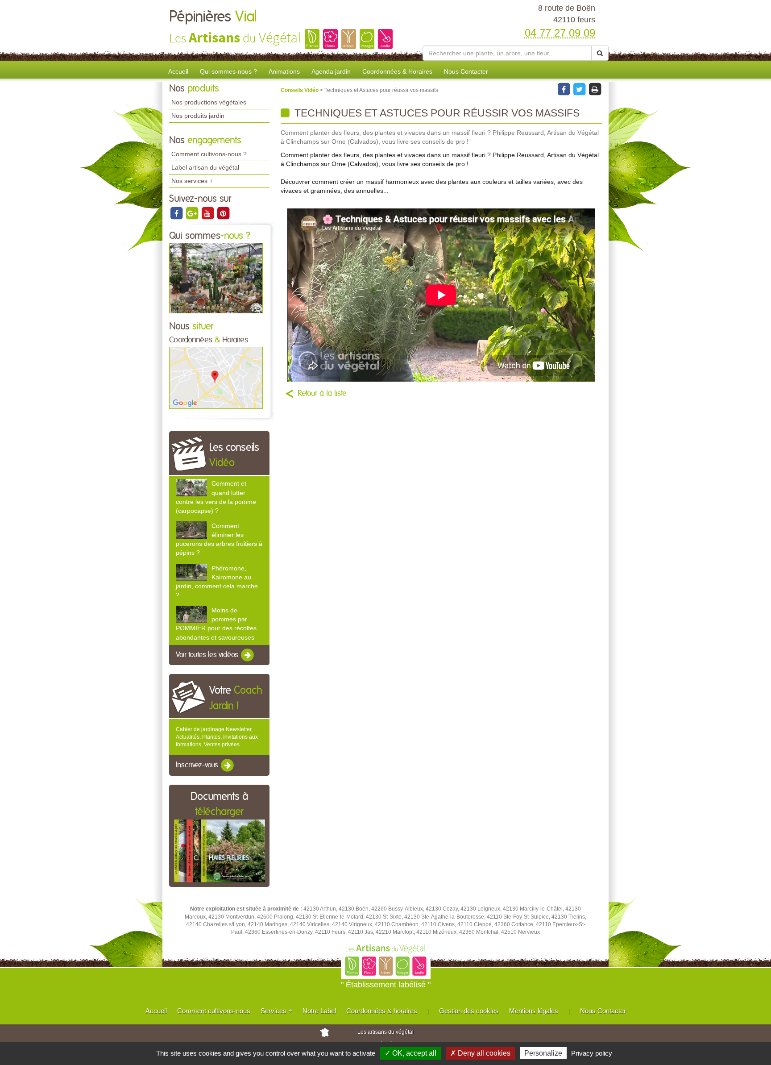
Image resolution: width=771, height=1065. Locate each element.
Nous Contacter (466, 71)
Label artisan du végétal (205, 167)
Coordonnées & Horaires (397, 71)
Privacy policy (591, 1053)
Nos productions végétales (208, 102)
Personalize (543, 1053)
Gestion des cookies (469, 1011)
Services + (276, 1011)
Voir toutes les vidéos (208, 654)
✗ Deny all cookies (480, 1053)
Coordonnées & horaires (381, 1011)
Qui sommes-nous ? (228, 71)
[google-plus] (192, 213)
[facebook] (177, 213)
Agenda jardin (331, 71)
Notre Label (319, 1011)
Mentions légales (533, 1011)
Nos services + (192, 180)
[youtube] (208, 213)
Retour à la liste (322, 394)
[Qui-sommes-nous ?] (216, 278)
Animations (284, 71)
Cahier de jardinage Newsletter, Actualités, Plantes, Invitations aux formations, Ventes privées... (217, 737)
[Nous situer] (216, 377)
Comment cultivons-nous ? (209, 154)
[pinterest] (223, 213)
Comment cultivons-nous (213, 1011)
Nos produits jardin (197, 115)
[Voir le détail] (191, 487)
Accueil (178, 71)
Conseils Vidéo (300, 90)
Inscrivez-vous (198, 765)
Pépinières (213, 17)
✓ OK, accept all (410, 1053)
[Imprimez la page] (595, 89)
